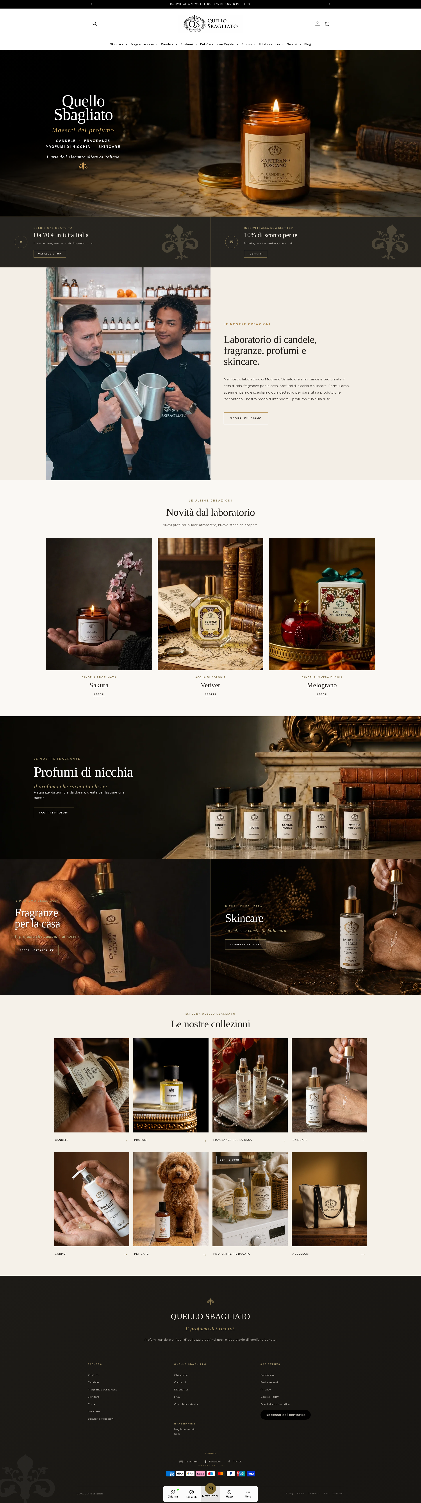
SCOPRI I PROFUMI (54, 812)
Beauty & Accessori (101, 1418)
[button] (95, 24)
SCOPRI (99, 694)
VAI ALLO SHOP (49, 254)
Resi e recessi (269, 1382)
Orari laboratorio (186, 1404)
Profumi (93, 1375)
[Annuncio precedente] (91, 4)
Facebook (215, 1461)
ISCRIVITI (256, 254)
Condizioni (314, 1493)
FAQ (177, 1396)
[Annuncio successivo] (329, 4)
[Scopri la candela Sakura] (99, 604)
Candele (93, 1382)
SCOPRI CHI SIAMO (246, 418)
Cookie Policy (269, 1396)
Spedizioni (267, 1375)
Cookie (301, 1493)
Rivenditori (181, 1389)
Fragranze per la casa (103, 1389)
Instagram (191, 1461)
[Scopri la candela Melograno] (322, 604)
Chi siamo (181, 1375)
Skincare (94, 1396)
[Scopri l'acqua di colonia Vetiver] (211, 604)
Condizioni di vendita (275, 1404)
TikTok (237, 1461)
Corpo (92, 1404)
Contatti (180, 1382)
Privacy (265, 1389)
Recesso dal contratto (286, 1415)
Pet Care (94, 1411)
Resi (326, 1493)
